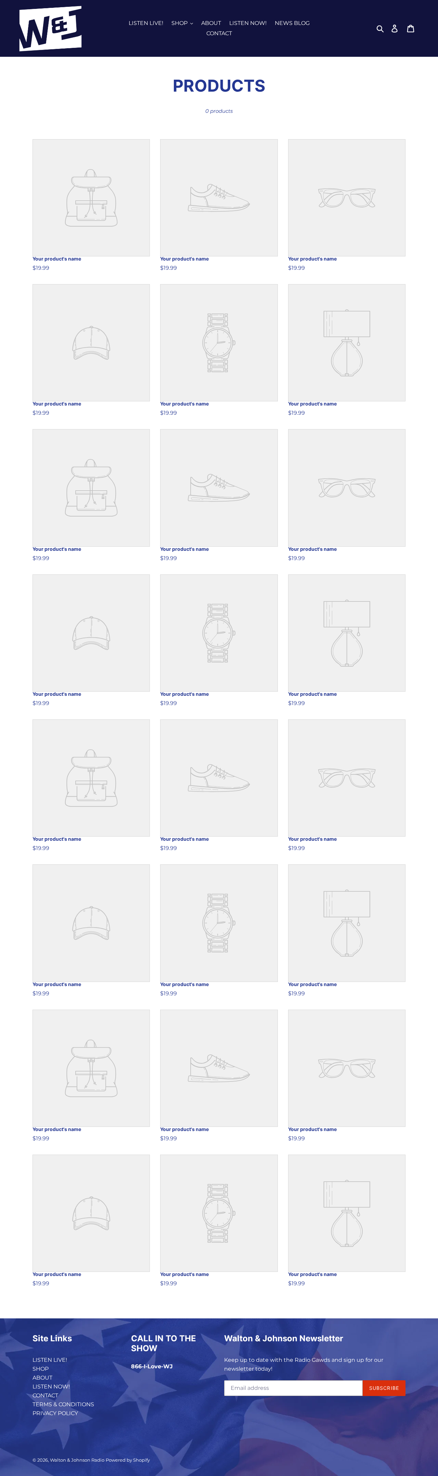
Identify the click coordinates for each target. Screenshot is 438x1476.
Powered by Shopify (128, 1460)
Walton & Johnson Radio (77, 1460)
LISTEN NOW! (51, 1386)
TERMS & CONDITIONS (63, 1404)
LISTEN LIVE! (50, 1360)
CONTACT (45, 1395)
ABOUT (42, 1377)
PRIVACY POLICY (55, 1413)
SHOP (41, 1369)
